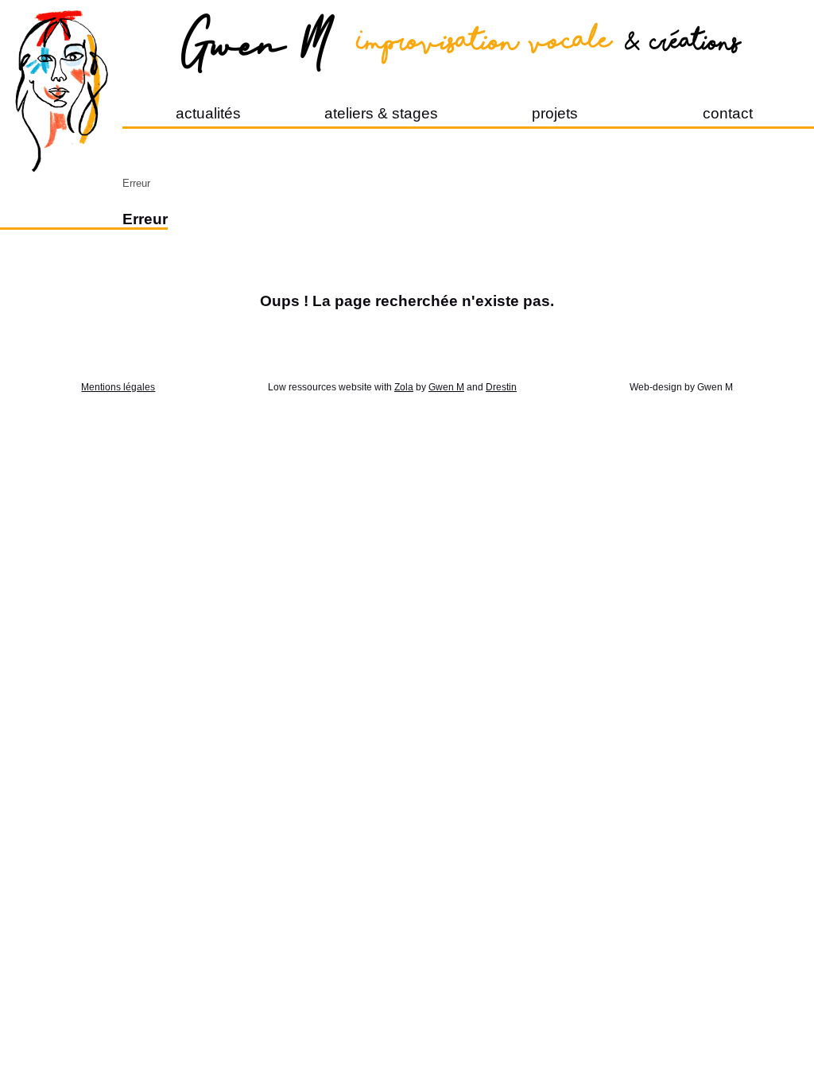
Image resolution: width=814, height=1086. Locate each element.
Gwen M (446, 387)
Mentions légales (118, 387)
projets (555, 113)
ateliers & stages (381, 113)
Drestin (501, 387)
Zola (403, 387)
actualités (208, 113)
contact (728, 113)
